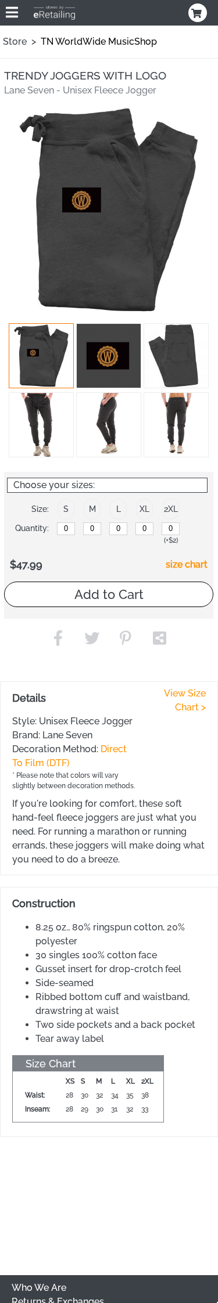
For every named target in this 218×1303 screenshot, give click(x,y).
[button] (41, 356)
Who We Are (39, 1287)
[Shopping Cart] (198, 12)
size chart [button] (187, 564)
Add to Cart (109, 594)
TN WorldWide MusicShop (99, 41)
